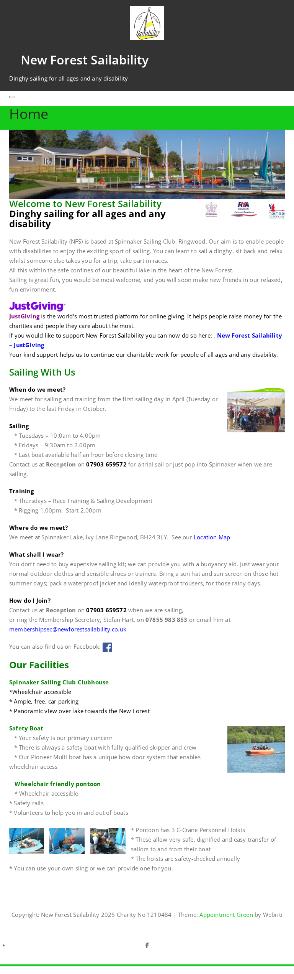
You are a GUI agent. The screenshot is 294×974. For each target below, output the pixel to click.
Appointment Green (225, 914)
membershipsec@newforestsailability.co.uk (67, 629)
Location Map (212, 537)
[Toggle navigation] (12, 97)
